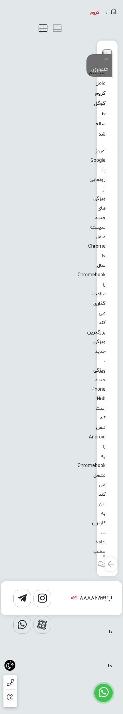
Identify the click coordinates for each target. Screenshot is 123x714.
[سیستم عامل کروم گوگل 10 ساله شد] (107, 52)
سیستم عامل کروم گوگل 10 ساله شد (97, 103)
